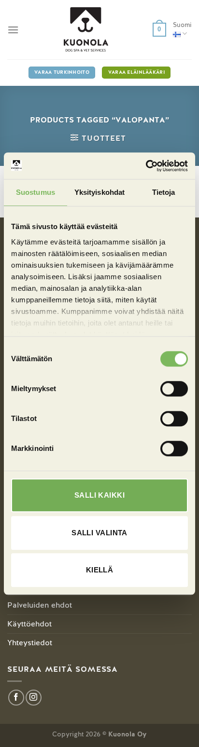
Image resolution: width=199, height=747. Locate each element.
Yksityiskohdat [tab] (99, 192)
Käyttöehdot (29, 624)
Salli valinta (99, 533)
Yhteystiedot (29, 643)
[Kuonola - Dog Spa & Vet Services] (85, 29)
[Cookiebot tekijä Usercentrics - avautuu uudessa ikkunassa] (145, 166)
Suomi (182, 25)
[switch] (174, 388)
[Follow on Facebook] (16, 698)
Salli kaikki (99, 495)
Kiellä (100, 570)
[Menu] (13, 29)
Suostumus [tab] (35, 192)
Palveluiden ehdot (39, 605)
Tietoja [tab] (163, 192)
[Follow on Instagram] (34, 698)
